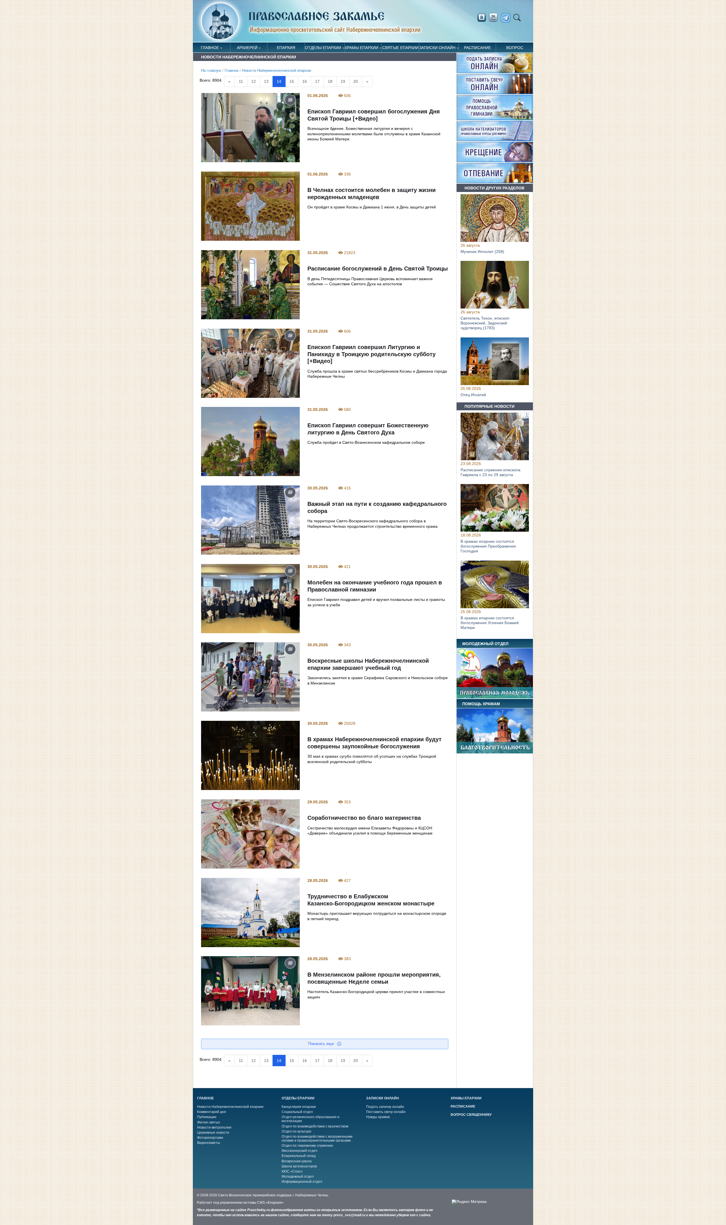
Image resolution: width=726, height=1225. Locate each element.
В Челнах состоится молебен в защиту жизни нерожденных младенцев (371, 193)
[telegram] (507, 18)
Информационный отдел (302, 1182)
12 (253, 81)
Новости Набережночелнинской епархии (276, 71)
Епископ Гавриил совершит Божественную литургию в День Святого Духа (367, 429)
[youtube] (495, 17)
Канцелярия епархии (299, 1107)
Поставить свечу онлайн (386, 1112)
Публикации (206, 1117)
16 (304, 81)
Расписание (477, 47)
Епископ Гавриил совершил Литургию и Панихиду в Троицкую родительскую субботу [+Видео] (371, 354)
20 (355, 81)
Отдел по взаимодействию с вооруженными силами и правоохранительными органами (317, 1138)
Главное (210, 47)
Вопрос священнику (515, 48)
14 (279, 81)
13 (266, 81)
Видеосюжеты (208, 1143)
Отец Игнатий (473, 394)
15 (292, 81)
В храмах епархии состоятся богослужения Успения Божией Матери (490, 623)
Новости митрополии (214, 1127)
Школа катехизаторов (299, 1166)
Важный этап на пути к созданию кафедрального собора (376, 507)
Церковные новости (213, 1133)
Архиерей (247, 47)
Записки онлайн (437, 47)
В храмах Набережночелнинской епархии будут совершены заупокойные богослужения (374, 742)
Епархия (286, 47)
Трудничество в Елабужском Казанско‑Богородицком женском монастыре (370, 900)
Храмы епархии (361, 47)
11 (241, 81)
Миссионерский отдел (299, 1151)
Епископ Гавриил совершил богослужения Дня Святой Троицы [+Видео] (373, 115)
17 (317, 81)
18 (330, 81)
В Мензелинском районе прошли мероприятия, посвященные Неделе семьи (373, 978)
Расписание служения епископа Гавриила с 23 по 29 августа (490, 472)
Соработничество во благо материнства (364, 818)
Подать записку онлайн (385, 1107)
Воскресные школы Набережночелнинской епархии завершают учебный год (368, 664)
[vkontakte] (481, 17)
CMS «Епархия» (270, 1203)
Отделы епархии (323, 47)
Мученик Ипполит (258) (482, 251)
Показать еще (321, 1044)
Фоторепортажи (210, 1138)
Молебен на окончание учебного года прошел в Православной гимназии (374, 586)
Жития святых (208, 1122)
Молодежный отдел (298, 1176)
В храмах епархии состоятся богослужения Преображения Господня (488, 546)
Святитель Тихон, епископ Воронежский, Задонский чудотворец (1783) (485, 323)
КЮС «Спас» (292, 1171)
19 (343, 81)
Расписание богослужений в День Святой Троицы (377, 268)
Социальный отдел (297, 1112)
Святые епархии (400, 47)
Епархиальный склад (299, 1156)
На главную (211, 71)
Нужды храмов (378, 1117)
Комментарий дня (211, 1112)
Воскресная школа (297, 1161)
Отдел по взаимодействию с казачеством (315, 1126)
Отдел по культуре (296, 1131)
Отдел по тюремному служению (307, 1146)
